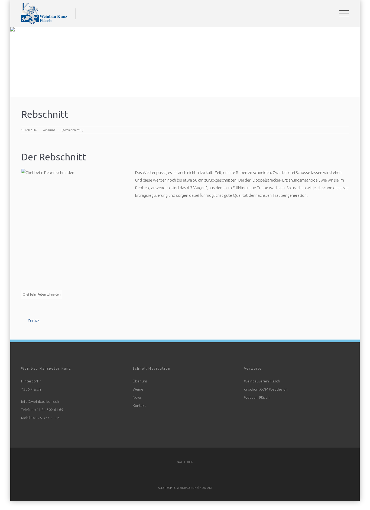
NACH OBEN (185, 458)
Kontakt (139, 401)
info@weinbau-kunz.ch (40, 397)
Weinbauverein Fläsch (262, 377)
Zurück (34, 316)
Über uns (140, 377)
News (137, 393)
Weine (138, 385)
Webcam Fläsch (257, 393)
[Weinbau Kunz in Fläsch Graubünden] (44, 11)
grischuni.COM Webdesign (266, 385)
